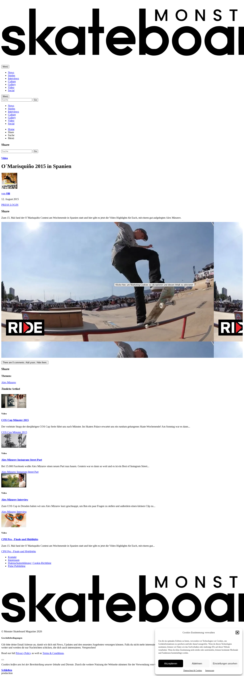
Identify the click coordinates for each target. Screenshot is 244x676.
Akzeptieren (170, 663)
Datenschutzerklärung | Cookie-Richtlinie (29, 563)
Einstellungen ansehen (225, 663)
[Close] (2, 659)
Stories (11, 75)
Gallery (12, 84)
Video (11, 87)
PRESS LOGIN (9, 204)
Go (35, 100)
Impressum (209, 670)
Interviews (13, 78)
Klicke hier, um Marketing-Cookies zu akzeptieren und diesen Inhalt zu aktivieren (154, 285)
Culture (12, 81)
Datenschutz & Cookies (192, 670)
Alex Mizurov (8, 382)
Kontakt (12, 557)
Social (11, 90)
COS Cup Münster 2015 (15, 420)
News (11, 72)
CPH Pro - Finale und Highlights (19, 539)
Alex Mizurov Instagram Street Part (21, 459)
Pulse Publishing (16, 566)
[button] (237, 632)
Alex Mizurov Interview (14, 499)
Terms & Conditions (53, 653)
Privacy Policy (23, 653)
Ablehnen (197, 663)
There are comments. (25, 362)
